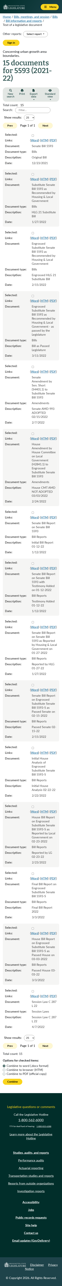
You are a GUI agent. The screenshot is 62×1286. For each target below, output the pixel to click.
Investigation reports (31, 1191)
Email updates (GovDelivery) (31, 1240)
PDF (53, 140)
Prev (10, 125)
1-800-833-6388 (44, 1126)
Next (45, 125)
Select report (34, 34)
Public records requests (31, 1217)
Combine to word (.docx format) (27, 1066)
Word (34, 140)
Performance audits (31, 1160)
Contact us (31, 1233)
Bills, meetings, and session (31, 17)
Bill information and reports (24, 21)
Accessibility (31, 1202)
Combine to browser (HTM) (25, 1070)
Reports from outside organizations (31, 1183)
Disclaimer (37, 1265)
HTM (44, 140)
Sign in (11, 42)
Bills (55, 17)
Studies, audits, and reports (31, 1152)
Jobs (31, 1210)
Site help (31, 1225)
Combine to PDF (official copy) (26, 1074)
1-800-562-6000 (31, 1120)
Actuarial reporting (31, 1168)
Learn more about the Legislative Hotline (31, 1136)
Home (7, 17)
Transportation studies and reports (31, 1176)
